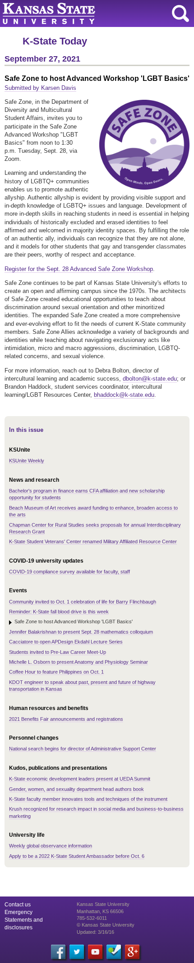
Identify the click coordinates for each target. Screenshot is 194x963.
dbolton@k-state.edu (150, 378)
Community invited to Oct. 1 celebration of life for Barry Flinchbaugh (82, 601)
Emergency (18, 912)
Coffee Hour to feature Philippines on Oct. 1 (56, 672)
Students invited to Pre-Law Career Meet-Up (57, 652)
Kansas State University (82, 13)
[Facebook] (58, 952)
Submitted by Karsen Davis (40, 87)
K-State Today (55, 41)
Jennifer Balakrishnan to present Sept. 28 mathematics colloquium (81, 632)
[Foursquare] (113, 952)
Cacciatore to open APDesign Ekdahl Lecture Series (66, 641)
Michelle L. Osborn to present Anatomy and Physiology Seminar (78, 662)
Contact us (18, 904)
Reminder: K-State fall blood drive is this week (59, 611)
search (180, 13)
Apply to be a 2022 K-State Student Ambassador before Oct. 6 (76, 856)
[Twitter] (76, 952)
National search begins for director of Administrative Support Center (82, 748)
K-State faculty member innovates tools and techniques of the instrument (88, 799)
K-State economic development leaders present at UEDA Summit (79, 778)
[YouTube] (95, 952)
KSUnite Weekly (26, 460)
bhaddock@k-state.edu (124, 394)
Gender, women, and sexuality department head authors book (76, 789)
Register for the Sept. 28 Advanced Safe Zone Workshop (79, 269)
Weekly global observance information (50, 845)
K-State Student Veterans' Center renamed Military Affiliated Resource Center (93, 541)
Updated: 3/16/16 (95, 932)
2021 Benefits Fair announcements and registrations (66, 719)
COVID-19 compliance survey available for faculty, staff (69, 571)
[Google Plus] (132, 952)
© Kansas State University (105, 924)
